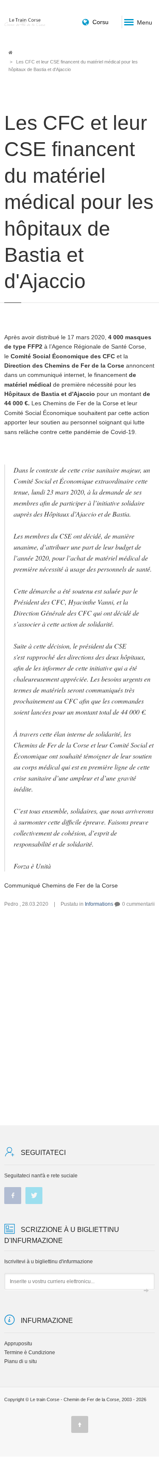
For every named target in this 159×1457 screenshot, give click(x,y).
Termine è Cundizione (29, 1352)
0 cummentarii (138, 904)
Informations (99, 904)
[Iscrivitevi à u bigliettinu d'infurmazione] (146, 1291)
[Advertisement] (79, 1016)
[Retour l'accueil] (25, 22)
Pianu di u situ (20, 1361)
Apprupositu (18, 1344)
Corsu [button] (100, 22)
